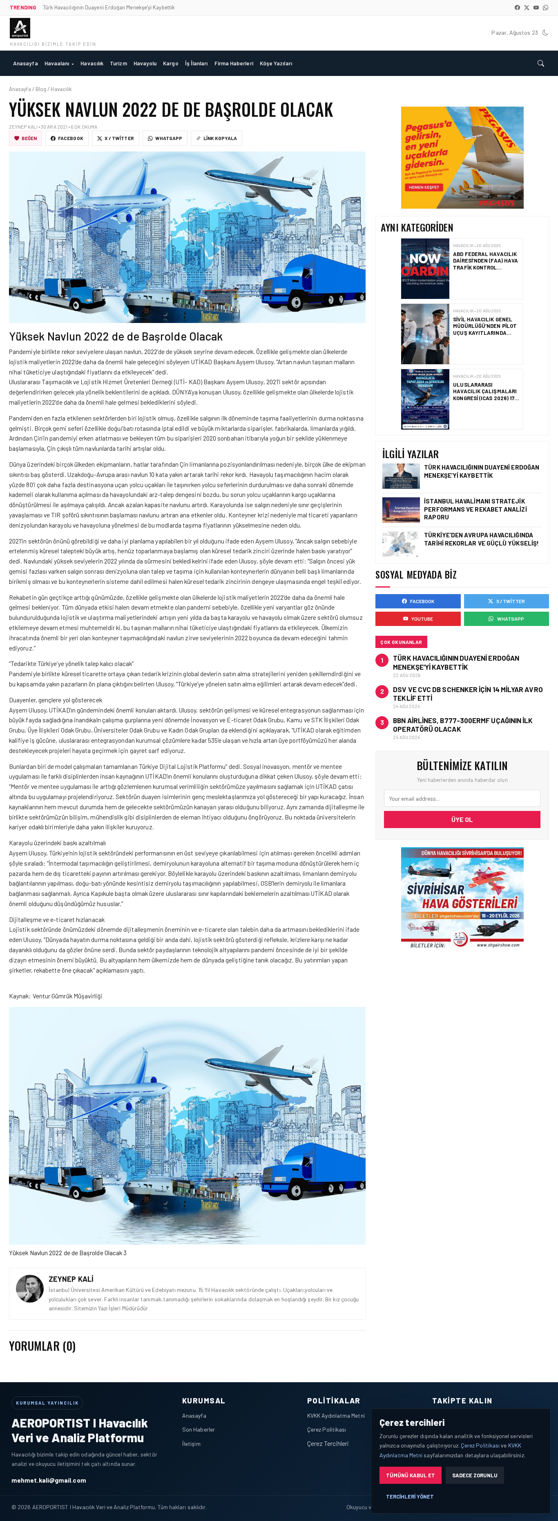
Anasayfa (25, 63)
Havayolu (145, 63)
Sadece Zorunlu (475, 1475)
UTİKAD (202, 361)
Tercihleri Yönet (410, 1496)
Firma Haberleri (233, 63)
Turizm (118, 63)
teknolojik (206, 949)
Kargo (170, 63)
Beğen (29, 138)
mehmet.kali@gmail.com (48, 1480)
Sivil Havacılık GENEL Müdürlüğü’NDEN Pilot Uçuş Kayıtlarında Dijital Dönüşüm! (485, 264)
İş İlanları (196, 63)
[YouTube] (536, 7)
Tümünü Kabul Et (410, 1475)
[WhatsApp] (545, 7)
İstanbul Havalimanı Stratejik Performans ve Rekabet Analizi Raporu (475, 508)
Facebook (70, 138)
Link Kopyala (220, 138)
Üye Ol (462, 819)
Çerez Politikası (326, 1429)
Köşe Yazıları (276, 63)
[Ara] (540, 63)
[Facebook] (517, 7)
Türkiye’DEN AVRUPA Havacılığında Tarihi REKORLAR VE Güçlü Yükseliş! (482, 394)
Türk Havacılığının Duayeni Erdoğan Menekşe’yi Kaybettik (481, 471)
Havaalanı (57, 63)
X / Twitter (119, 138)
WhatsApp (169, 138)
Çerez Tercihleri (328, 1443)
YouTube (422, 618)
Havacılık (91, 63)
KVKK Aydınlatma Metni (336, 1415)
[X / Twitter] (526, 7)
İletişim (191, 1443)
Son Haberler (198, 1429)
